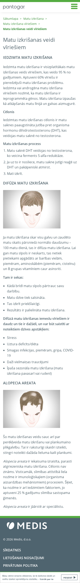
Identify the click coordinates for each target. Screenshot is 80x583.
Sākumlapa (10, 19)
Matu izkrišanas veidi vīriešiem (25, 29)
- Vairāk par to (46, 579)
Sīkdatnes (12, 550)
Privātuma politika (20, 565)
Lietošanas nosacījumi (23, 558)
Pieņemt (67, 577)
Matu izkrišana (33, 19)
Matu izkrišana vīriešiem (20, 24)
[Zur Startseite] (38, 7)
